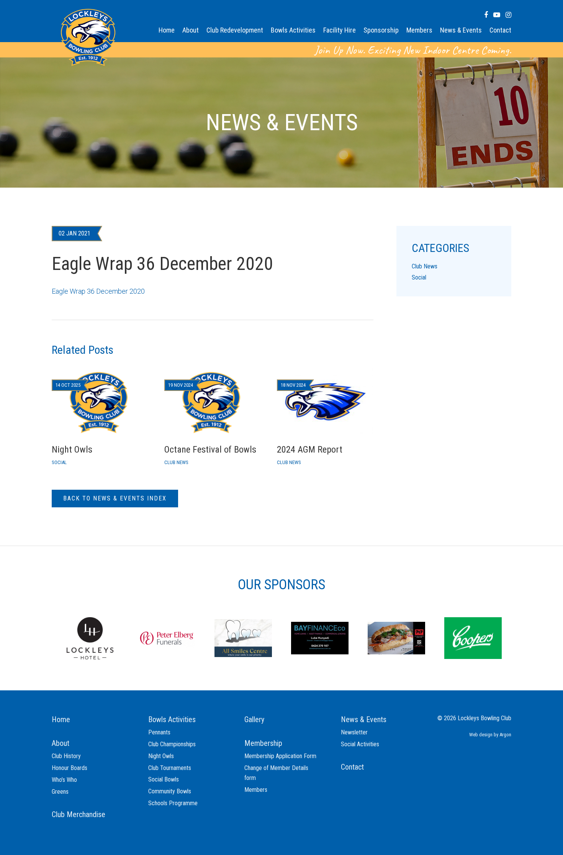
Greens (60, 791)
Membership (263, 743)
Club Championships (172, 744)
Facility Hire (339, 30)
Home (167, 30)
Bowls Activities (293, 30)
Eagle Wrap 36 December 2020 (98, 291)
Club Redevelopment (234, 30)
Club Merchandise (78, 814)
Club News (424, 266)
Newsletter (354, 732)
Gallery (254, 719)
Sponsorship (381, 30)
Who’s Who (64, 779)
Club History (66, 756)
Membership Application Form (280, 756)
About (190, 30)
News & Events (461, 30)
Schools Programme (173, 803)
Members (419, 30)
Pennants (159, 732)
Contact (500, 30)
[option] (90, 637)
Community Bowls (169, 791)
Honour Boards (69, 768)
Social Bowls (163, 779)
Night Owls (161, 756)
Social (419, 277)
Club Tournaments (169, 768)
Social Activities (360, 744)
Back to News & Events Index (115, 498)
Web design (481, 734)
